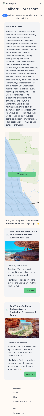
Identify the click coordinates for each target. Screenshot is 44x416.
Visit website (22, 18)
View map (23, 174)
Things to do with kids (22, 401)
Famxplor (11, 3)
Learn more (30, 291)
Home (15, 393)
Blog (15, 397)
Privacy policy (18, 413)
